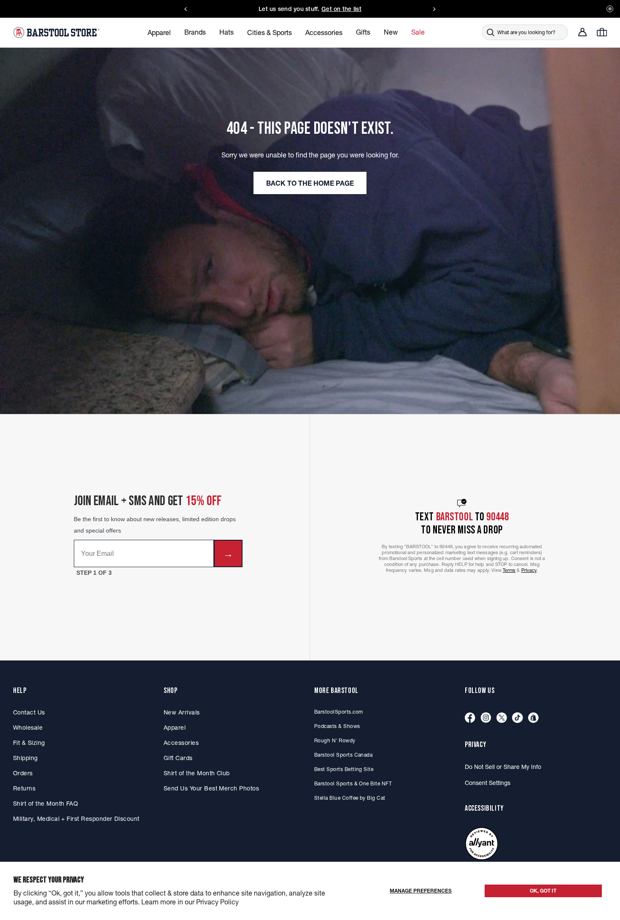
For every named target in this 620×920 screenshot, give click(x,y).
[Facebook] (470, 718)
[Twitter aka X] (501, 718)
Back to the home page (310, 183)
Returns (24, 788)
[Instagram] (485, 718)
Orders (23, 773)
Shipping (25, 758)
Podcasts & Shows (337, 726)
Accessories (181, 743)
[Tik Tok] (517, 718)
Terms (509, 570)
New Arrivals (182, 712)
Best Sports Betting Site (343, 769)
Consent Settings (487, 783)
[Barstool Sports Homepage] (57, 32)
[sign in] (582, 32)
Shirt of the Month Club (197, 773)
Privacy (529, 570)
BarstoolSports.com (338, 712)
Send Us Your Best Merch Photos (211, 788)
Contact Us (29, 712)
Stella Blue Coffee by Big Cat (349, 798)
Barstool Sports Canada (343, 755)
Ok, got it (543, 891)
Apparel (175, 727)
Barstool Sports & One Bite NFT (353, 783)
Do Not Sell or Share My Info (503, 767)
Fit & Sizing (29, 743)
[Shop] (533, 718)
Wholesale (28, 727)
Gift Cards (178, 758)
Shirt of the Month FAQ (45, 803)
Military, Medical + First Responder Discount (76, 819)
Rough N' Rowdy (335, 740)
